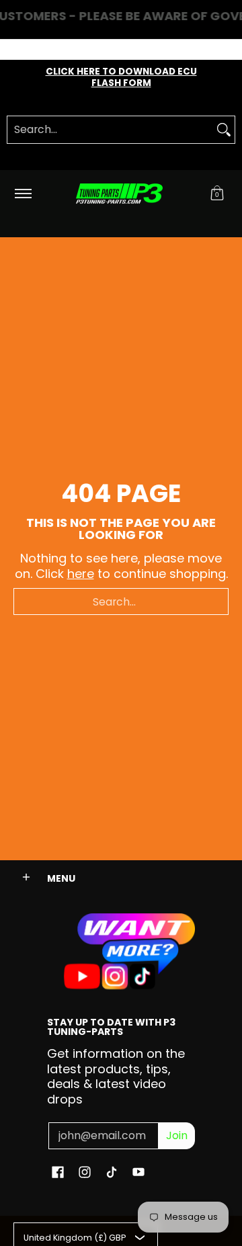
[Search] (224, 129)
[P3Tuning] (119, 194)
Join (177, 1135)
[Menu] (22, 194)
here (80, 573)
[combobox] (110, 129)
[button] (217, 194)
